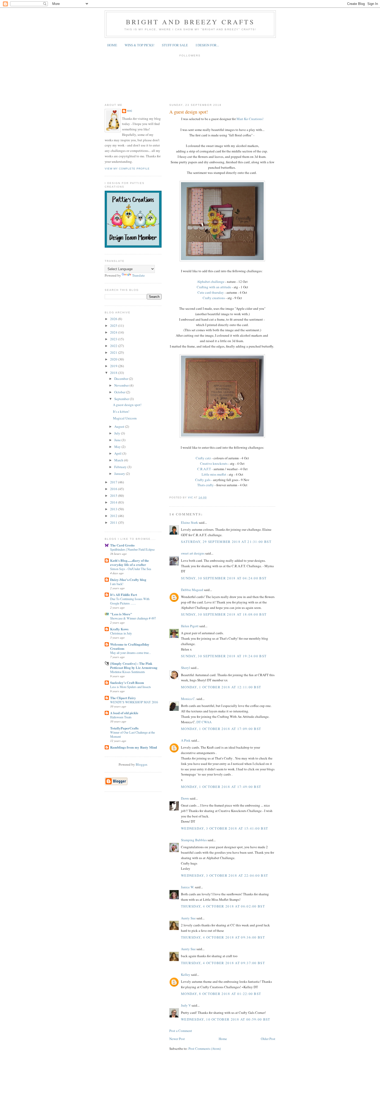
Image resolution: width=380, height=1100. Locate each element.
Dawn (185, 798)
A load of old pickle (124, 712)
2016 (114, 488)
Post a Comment (180, 1030)
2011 (114, 522)
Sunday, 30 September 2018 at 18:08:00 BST (224, 614)
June (117, 440)
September (122, 398)
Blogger (141, 764)
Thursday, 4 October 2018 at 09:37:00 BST (223, 963)
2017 (114, 482)
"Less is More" (121, 613)
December (121, 378)
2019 (114, 366)
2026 (114, 318)
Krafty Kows (119, 628)
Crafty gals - (203, 479)
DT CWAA (203, 722)
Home (223, 1038)
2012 (114, 515)
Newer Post (177, 1038)
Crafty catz (204, 458)
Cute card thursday (210, 292)
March (119, 460)
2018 (114, 372)
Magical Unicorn (125, 418)
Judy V (186, 1005)
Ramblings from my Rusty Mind (133, 747)
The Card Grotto (122, 545)
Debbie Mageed (192, 589)
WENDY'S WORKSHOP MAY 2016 (134, 702)
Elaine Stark (189, 522)
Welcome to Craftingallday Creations (129, 646)
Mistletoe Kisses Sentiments (127, 672)
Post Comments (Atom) (204, 1048)
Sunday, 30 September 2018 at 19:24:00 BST (224, 656)
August (119, 426)
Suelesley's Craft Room (127, 682)
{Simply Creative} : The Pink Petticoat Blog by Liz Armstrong (133, 665)
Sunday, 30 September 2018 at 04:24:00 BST (224, 578)
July (117, 433)
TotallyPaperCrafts (124, 728)
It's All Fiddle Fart (123, 594)
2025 (114, 325)
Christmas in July (121, 633)
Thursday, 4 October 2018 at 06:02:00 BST (223, 906)
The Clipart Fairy (123, 697)
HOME (112, 45)
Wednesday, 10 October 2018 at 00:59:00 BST (225, 1019)
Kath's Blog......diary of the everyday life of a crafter (129, 562)
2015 (114, 495)
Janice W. (187, 887)
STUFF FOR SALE (175, 45)
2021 (114, 352)
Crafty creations (214, 298)
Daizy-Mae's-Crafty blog (128, 579)
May (117, 446)
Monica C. (188, 698)
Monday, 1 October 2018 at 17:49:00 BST (221, 786)
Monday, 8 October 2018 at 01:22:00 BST (221, 993)
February (120, 466)
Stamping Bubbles (194, 840)
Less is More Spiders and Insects (130, 687)
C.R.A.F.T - (205, 469)
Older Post (268, 1038)
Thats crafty (205, 485)
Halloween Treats (121, 717)
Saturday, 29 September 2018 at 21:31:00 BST (226, 541)
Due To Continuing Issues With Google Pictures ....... (129, 601)
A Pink (186, 740)
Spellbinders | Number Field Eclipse (132, 549)
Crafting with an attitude (214, 287)
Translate (138, 275)
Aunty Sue (188, 918)
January (120, 473)
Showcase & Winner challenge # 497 (133, 618)
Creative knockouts (213, 463)
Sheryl (185, 667)
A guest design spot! (127, 404)
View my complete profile (127, 168)
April (118, 453)
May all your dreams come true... (130, 653)
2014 (114, 502)
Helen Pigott (190, 626)
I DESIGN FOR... (207, 45)
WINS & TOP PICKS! (139, 45)
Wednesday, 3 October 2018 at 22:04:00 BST (224, 875)
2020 (114, 359)
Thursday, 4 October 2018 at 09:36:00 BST (223, 937)
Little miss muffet (214, 474)
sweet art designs (192, 553)
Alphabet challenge (211, 281)
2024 (114, 332)
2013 (114, 509)
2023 (114, 339)
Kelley (185, 974)
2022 (114, 345)
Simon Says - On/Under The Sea (130, 569)
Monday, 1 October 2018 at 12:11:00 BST (221, 687)
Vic (129, 110)
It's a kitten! (121, 411)
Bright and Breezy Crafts (190, 21)
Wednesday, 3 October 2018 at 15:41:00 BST (224, 828)
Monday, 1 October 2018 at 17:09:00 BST (221, 728)
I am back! (116, 584)
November (122, 385)
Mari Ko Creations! (250, 118)
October (120, 392)
